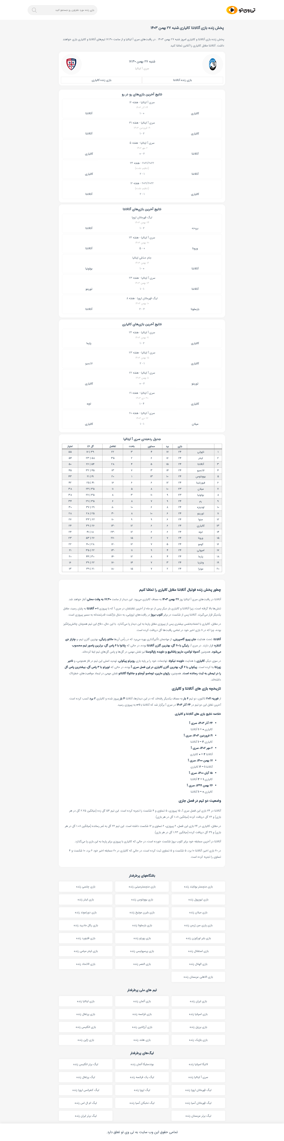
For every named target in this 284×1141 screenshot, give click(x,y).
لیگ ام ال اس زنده (86, 1103)
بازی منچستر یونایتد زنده (198, 886)
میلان (195, 424)
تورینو (89, 289)
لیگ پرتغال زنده (85, 1077)
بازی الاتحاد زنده (85, 964)
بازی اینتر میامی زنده (86, 951)
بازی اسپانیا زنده (198, 1014)
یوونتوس (201, 476)
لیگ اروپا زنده (142, 1090)
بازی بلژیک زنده (198, 1040)
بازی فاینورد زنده (85, 938)
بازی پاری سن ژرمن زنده (198, 925)
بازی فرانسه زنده (142, 1014)
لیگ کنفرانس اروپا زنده (85, 1090)
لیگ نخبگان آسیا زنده (142, 1103)
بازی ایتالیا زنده (85, 1001)
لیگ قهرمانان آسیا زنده (198, 1103)
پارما (88, 343)
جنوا (200, 519)
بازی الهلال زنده (198, 964)
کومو (200, 544)
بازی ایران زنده (198, 1001)
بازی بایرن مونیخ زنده (142, 912)
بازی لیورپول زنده (198, 899)
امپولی (200, 550)
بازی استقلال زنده (198, 951)
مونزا (200, 569)
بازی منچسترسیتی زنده (142, 886)
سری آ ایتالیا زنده (198, 1077)
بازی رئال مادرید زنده (86, 925)
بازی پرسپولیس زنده (142, 951)
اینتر (200, 458)
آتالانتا (88, 113)
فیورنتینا (200, 483)
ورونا (195, 248)
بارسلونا (195, 309)
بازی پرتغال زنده (85, 1014)
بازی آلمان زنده (142, 1001)
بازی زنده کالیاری (101, 80)
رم (200, 501)
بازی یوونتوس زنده (142, 899)
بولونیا (89, 268)
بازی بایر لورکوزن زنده (198, 938)
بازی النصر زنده (142, 964)
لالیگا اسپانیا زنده (198, 1064)
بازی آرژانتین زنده (142, 1027)
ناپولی (200, 452)
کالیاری (195, 113)
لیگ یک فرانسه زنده (142, 1077)
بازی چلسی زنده (85, 886)
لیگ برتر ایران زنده (86, 1116)
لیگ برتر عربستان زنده (198, 1116)
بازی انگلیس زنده (86, 1027)
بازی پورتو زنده (142, 938)
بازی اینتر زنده (86, 899)
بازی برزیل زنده (198, 1027)
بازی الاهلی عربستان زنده (198, 977)
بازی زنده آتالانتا (182, 80)
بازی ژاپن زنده (86, 1040)
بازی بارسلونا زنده (142, 925)
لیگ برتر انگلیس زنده (85, 1064)
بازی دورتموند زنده (85, 912)
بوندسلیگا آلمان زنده (142, 1064)
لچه (89, 403)
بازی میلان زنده (198, 912)
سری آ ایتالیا (142, 68)
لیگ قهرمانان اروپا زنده (198, 1090)
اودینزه (200, 507)
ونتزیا (201, 562)
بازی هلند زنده (142, 1040)
